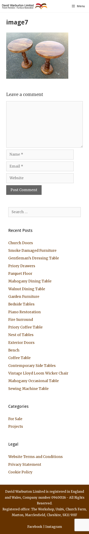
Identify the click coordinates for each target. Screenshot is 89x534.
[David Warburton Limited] (25, 6)
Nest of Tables (21, 335)
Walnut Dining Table (26, 289)
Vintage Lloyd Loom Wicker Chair (38, 373)
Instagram (53, 527)
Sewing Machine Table (28, 388)
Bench (13, 350)
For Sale (15, 419)
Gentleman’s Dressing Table (33, 258)
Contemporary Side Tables (32, 365)
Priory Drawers (21, 266)
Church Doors (20, 243)
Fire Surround (20, 319)
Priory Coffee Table (25, 327)
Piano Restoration (24, 312)
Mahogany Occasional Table (33, 381)
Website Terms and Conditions (35, 456)
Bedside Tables (21, 304)
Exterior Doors (21, 342)
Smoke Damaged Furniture (32, 250)
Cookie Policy (20, 472)
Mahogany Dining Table (30, 281)
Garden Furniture (23, 296)
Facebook (34, 527)
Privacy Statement (24, 464)
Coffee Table (19, 358)
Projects (15, 426)
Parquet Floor (20, 273)
